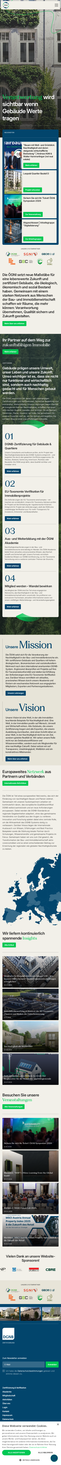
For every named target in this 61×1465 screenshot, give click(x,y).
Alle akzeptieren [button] (16, 1452)
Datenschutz (8, 1419)
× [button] (58, 1424)
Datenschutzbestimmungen (30, 1371)
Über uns (6, 1403)
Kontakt (5, 1411)
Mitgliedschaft (8, 1395)
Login (4, 1407)
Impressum (7, 1415)
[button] (56, 5)
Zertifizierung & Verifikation (14, 1388)
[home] (6, 5)
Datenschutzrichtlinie (38, 1447)
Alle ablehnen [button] (45, 1452)
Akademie (6, 1392)
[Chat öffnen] (54, 1458)
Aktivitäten (7, 1399)
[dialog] (30, 1443)
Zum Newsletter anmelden (14, 1358)
